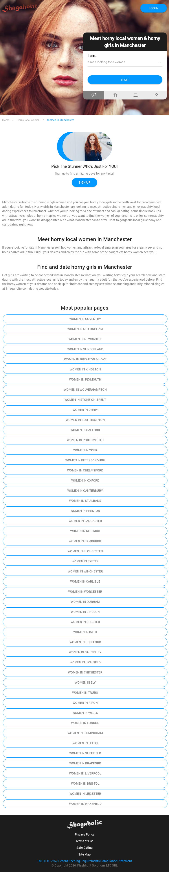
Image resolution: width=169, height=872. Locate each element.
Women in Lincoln (85, 612)
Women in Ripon (85, 702)
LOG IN (153, 8)
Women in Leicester (85, 793)
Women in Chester (85, 622)
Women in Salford (85, 430)
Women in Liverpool (85, 773)
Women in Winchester (85, 571)
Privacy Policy (84, 834)
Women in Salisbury (85, 652)
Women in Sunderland (85, 349)
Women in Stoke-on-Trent (85, 399)
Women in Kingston (85, 369)
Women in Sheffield (85, 753)
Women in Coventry (85, 319)
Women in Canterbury (85, 490)
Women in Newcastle (85, 339)
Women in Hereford (85, 642)
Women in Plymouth (85, 379)
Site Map (84, 854)
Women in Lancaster (85, 521)
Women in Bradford (85, 763)
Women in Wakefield (85, 804)
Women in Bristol (85, 783)
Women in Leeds (85, 743)
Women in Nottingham (85, 329)
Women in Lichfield (85, 662)
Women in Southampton (85, 420)
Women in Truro (85, 692)
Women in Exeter (85, 561)
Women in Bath (85, 632)
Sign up (84, 182)
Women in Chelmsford (85, 470)
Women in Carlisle (85, 581)
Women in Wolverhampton (85, 389)
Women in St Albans (85, 500)
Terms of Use (84, 841)
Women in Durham (85, 601)
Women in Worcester (85, 591)
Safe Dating (84, 847)
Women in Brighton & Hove (85, 359)
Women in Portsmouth (85, 440)
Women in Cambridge (85, 541)
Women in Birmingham (85, 733)
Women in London (85, 723)
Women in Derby (85, 410)
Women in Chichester (85, 672)
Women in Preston (85, 511)
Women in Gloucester (85, 551)
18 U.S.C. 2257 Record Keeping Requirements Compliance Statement (84, 861)
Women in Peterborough (85, 460)
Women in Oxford (85, 480)
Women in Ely (85, 682)
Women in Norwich (85, 531)
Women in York (85, 450)
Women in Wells (85, 713)
